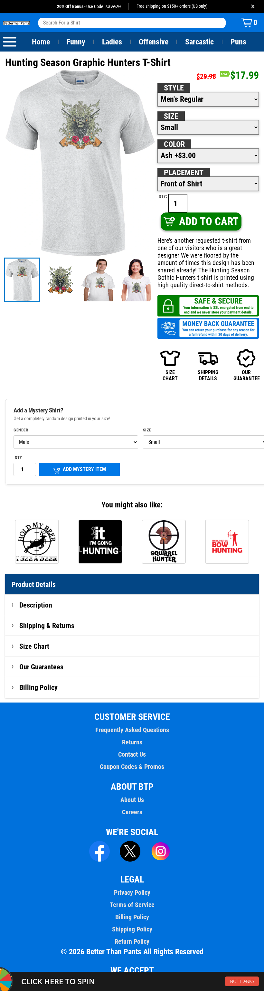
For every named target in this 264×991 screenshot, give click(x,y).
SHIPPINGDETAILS (208, 375)
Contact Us (132, 754)
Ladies (112, 41)
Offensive (153, 41)
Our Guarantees (41, 667)
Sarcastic (199, 41)
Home (41, 41)
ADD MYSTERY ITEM (84, 469)
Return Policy (132, 941)
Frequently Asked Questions (132, 730)
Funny (76, 41)
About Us (132, 800)
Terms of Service (132, 905)
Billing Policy (38, 687)
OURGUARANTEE (246, 375)
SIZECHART (170, 375)
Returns (132, 742)
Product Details (34, 584)
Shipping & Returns (46, 625)
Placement (183, 172)
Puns (238, 41)
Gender (21, 430)
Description (35, 605)
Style (174, 87)
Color (174, 144)
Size (171, 116)
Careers (132, 812)
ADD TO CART (209, 221)
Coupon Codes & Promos (132, 766)
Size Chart (34, 646)
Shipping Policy (132, 929)
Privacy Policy (132, 892)
